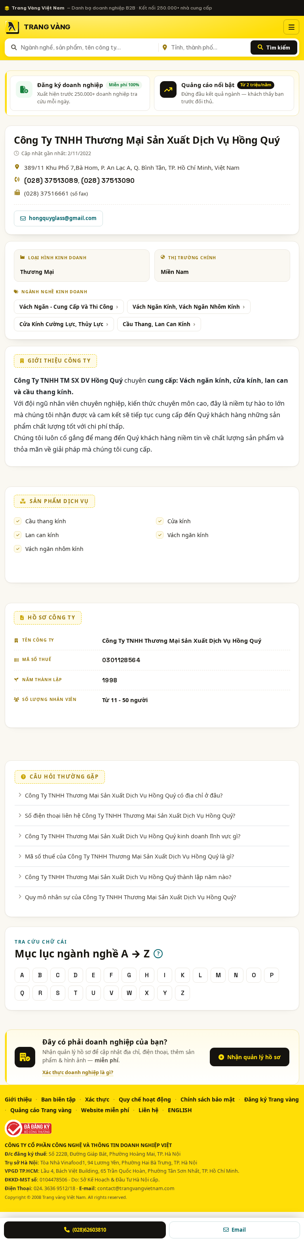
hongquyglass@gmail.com (63, 218)
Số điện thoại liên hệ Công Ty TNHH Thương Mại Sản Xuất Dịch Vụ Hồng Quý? (130, 815)
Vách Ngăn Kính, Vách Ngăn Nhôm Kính (186, 306)
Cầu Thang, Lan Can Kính (156, 324)
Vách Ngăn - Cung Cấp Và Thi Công (66, 306)
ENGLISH (180, 1110)
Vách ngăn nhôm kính (54, 549)
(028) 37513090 (108, 181)
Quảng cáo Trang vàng (41, 1110)
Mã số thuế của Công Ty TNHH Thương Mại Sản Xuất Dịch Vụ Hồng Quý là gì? (129, 856)
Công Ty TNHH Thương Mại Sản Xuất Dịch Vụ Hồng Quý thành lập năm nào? (128, 877)
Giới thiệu (18, 1099)
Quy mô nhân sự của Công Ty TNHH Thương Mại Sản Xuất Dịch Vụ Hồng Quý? (130, 897)
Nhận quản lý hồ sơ (254, 1057)
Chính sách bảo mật (207, 1099)
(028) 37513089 (51, 181)
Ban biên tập (58, 1099)
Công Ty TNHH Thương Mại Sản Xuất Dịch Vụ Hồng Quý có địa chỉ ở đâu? (123, 795)
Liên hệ (148, 1110)
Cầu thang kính (45, 521)
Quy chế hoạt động (145, 1099)
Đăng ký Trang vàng (271, 1099)
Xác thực (97, 1099)
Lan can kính (42, 535)
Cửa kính (179, 521)
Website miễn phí (105, 1110)
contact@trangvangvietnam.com (136, 1188)
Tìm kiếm (278, 47)
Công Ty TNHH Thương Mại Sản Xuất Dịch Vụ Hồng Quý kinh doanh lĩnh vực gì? (132, 836)
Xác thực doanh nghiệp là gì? (77, 1072)
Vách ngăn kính (188, 535)
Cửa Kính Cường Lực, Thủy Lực (61, 324)
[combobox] (88, 47)
